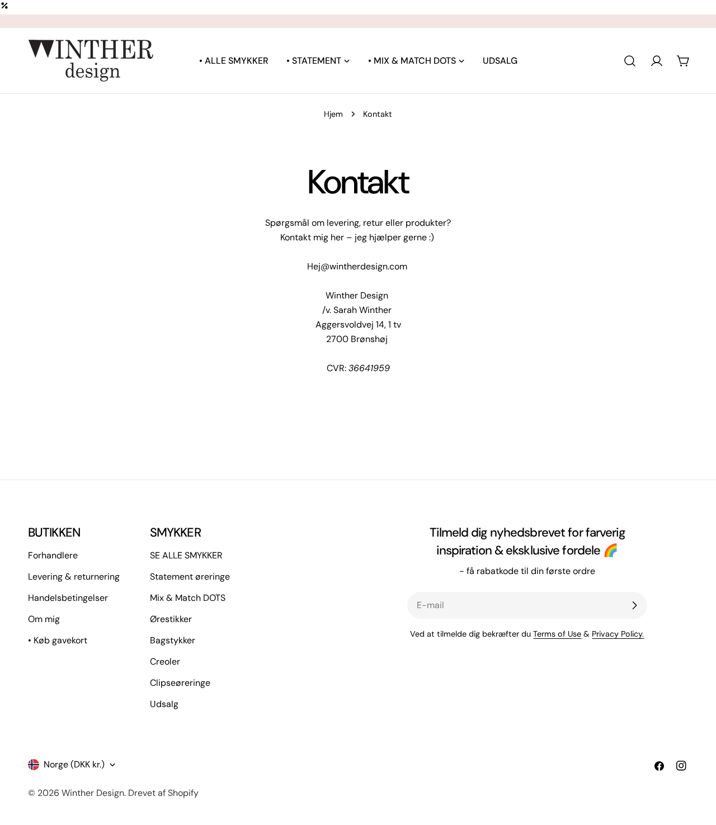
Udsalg (164, 704)
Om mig (44, 619)
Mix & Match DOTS (187, 598)
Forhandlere (53, 555)
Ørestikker (171, 619)
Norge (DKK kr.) (74, 764)
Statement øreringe (190, 576)
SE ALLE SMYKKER (186, 555)
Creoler (165, 661)
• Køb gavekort (57, 640)
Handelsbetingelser (68, 598)
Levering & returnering (74, 576)
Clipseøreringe (180, 683)
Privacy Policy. (618, 634)
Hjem (333, 114)
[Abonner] (634, 605)
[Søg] (630, 61)
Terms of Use (557, 634)
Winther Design (93, 793)
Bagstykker (172, 640)
